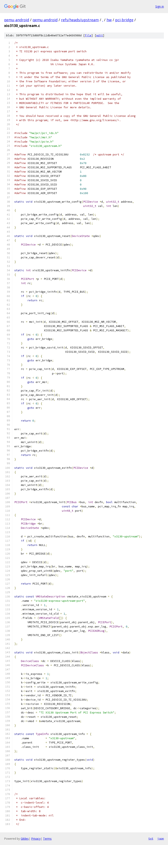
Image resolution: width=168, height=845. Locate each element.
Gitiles (25, 839)
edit (99, 35)
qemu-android (16, 19)
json (160, 838)
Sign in (159, 6)
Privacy (36, 839)
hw (109, 19)
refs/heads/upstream (80, 19)
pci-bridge (124, 19)
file (88, 35)
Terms (47, 839)
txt (150, 838)
